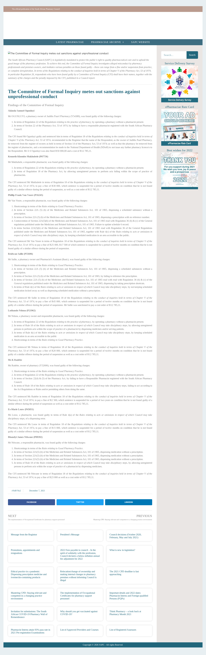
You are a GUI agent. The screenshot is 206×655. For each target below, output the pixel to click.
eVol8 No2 (16, 491)
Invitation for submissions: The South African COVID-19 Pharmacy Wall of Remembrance (29, 614)
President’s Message (69, 534)
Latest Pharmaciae (70, 42)
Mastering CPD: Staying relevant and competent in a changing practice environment (28, 596)
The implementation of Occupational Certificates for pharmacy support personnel (77, 596)
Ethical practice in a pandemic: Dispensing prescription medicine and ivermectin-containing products (29, 574)
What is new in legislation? (122, 550)
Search (192, 55)
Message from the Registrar (24, 534)
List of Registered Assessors (122, 629)
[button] (31, 502)
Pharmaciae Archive (106, 42)
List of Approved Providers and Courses (79, 629)
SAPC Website (140, 42)
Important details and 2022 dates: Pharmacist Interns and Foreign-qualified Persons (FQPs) (128, 596)
